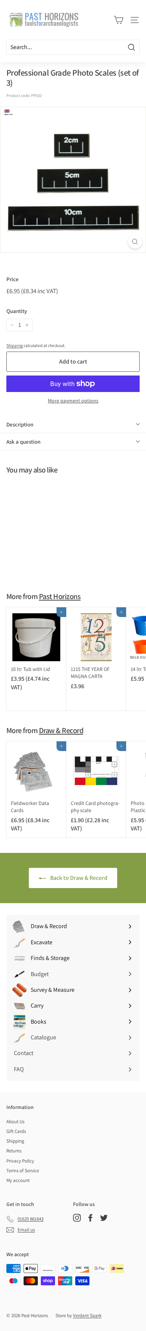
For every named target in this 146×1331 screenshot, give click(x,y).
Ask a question (23, 441)
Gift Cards (16, 1131)
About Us (15, 1121)
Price (12, 279)
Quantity (16, 310)
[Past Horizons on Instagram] (77, 1218)
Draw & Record (61, 730)
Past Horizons (59, 596)
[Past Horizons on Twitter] (104, 1218)
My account (18, 1180)
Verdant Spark (87, 1315)
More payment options (73, 400)
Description (19, 424)
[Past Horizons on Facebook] (90, 1218)
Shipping (14, 345)
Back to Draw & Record (78, 878)
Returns (13, 1151)
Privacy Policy (20, 1161)
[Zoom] (135, 242)
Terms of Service (22, 1170)
